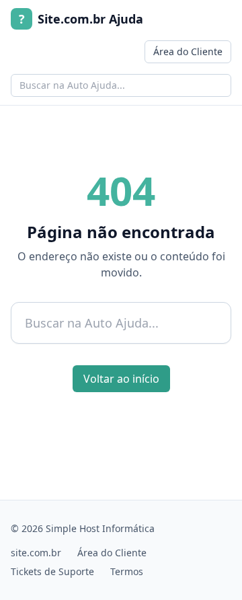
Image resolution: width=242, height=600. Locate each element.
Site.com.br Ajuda (81, 19)
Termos (126, 571)
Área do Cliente (188, 51)
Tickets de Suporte (52, 571)
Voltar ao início (121, 378)
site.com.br (36, 552)
